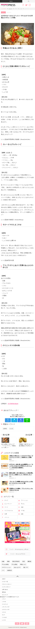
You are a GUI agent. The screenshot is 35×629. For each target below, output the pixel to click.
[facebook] (8, 420)
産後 (8, 561)
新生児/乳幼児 (15, 561)
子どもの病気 (5, 564)
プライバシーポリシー (6, 584)
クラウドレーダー (6, 609)
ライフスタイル (9, 510)
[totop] (17, 576)
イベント (7, 517)
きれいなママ (17, 567)
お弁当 (5, 428)
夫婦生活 (9, 570)
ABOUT (3, 578)
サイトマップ (5, 594)
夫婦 (22, 507)
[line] (27, 420)
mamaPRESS (3, 8)
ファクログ (4, 617)
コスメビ (4, 612)
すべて (6, 500)
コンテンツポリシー (6, 586)
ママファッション (6, 567)
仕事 (6, 514)
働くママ (26, 567)
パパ (3, 570)
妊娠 (3, 561)
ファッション (24, 500)
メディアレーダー (6, 606)
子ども (22, 503)
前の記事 (6, 435)
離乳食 (29, 561)
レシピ (20, 8)
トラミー (4, 598)
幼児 (24, 561)
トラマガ (4, 601)
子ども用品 (14, 564)
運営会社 (4, 592)
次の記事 (28, 435)
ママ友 (22, 510)
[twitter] (14, 420)
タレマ (3, 614)
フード (15, 8)
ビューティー (8, 503)
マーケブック (5, 604)
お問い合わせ (5, 589)
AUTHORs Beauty (13, 403)
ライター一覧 (5, 581)
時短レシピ (23, 564)
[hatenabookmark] (21, 420)
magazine (10, 8)
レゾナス (4, 620)
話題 (22, 514)
